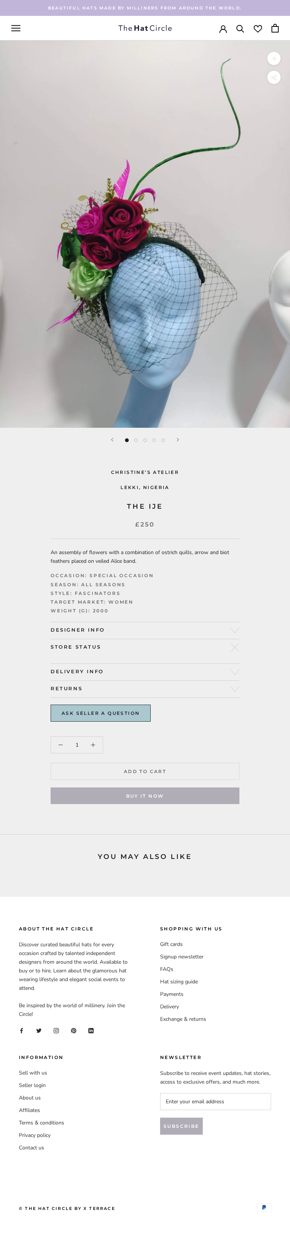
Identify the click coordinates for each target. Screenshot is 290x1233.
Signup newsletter (182, 956)
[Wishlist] (258, 28)
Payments (172, 994)
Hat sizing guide (179, 981)
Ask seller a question (101, 713)
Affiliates (29, 1110)
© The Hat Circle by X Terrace (67, 1208)
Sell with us (33, 1072)
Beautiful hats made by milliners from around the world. (145, 8)
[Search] (240, 28)
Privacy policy (35, 1135)
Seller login (32, 1085)
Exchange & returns (183, 1019)
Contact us (31, 1147)
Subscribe (181, 1126)
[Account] (223, 28)
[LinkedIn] (91, 1030)
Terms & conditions (41, 1122)
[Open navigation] (15, 28)
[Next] (178, 439)
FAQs (166, 969)
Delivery (169, 1006)
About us (30, 1097)
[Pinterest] (73, 1030)
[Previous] (112, 439)
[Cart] (275, 28)
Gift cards (171, 944)
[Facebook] (21, 1030)
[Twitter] (39, 1030)
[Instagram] (56, 1030)
